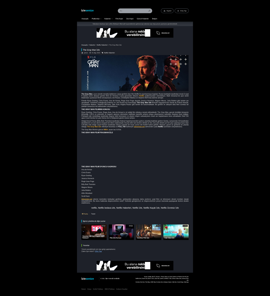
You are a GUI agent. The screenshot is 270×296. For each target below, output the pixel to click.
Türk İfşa (147, 282)
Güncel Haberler (143, 19)
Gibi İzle (174, 282)
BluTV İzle (151, 278)
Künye (89, 289)
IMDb (106, 129)
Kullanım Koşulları (122, 289)
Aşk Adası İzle (169, 238)
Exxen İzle (144, 278)
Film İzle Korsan (115, 238)
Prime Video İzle (176, 278)
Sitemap (186, 282)
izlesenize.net (139, 127)
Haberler (107, 19)
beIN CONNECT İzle (165, 278)
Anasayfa (84, 45)
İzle (87, 10)
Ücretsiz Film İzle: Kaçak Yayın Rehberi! (93, 237)
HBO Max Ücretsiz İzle (157, 282)
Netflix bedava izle (106, 208)
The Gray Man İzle (94, 127)
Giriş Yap (183, 11)
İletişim (154, 19)
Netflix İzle (137, 208)
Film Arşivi (119, 19)
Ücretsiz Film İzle (143, 238)
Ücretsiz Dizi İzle (140, 282)
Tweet (93, 214)
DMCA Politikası (110, 289)
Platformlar (96, 19)
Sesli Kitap (180, 282)
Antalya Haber (167, 282)
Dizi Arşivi (130, 19)
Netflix (141, 96)
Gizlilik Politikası (98, 289)
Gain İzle (157, 278)
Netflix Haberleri (102, 45)
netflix (94, 208)
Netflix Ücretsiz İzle (170, 208)
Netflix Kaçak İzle (151, 208)
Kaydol (168, 11)
